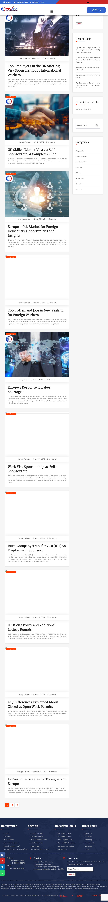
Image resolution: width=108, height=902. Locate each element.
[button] (88, 2)
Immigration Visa (81, 156)
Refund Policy (97, 895)
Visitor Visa (79, 184)
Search (78, 15)
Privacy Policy (80, 896)
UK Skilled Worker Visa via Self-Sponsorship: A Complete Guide (32, 152)
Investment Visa (81, 162)
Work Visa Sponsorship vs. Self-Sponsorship (32, 469)
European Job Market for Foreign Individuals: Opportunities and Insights (33, 231)
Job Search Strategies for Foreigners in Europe (37, 781)
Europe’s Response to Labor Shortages (29, 389)
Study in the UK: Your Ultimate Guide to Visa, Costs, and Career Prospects (88, 60)
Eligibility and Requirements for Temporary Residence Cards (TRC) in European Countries (88, 50)
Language (79, 167)
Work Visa (11, 96)
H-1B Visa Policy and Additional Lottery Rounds (31, 627)
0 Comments (51, 58)
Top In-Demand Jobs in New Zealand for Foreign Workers (35, 312)
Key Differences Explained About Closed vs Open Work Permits (33, 704)
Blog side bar (80, 151)
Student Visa (80, 178)
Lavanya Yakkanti (25, 58)
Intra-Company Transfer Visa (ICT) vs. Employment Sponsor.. (37, 548)
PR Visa (78, 173)
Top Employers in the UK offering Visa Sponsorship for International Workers (34, 70)
